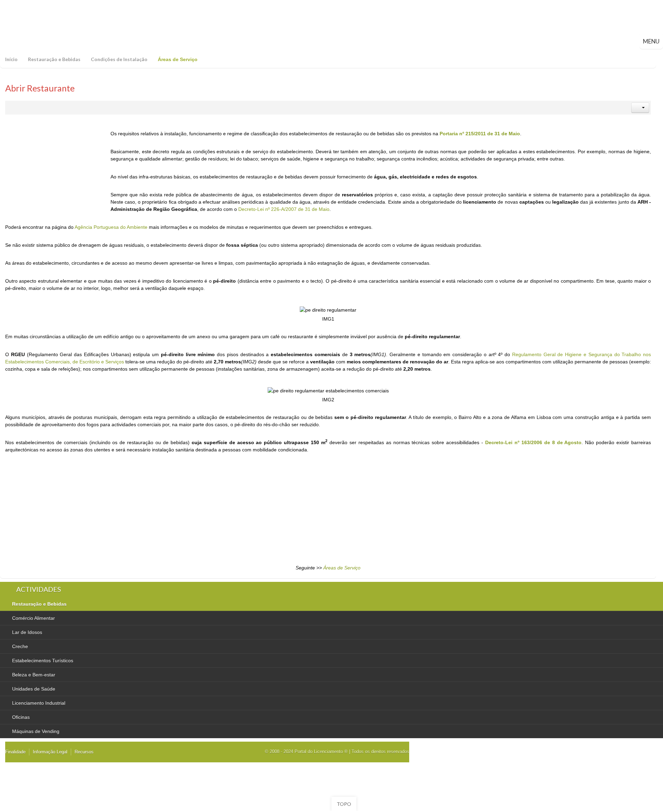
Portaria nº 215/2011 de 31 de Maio (480, 133)
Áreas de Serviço (342, 567)
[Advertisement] (57, 173)
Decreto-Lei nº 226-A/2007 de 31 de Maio (283, 209)
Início (11, 59)
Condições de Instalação (119, 59)
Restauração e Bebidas (54, 59)
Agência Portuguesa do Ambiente (111, 227)
